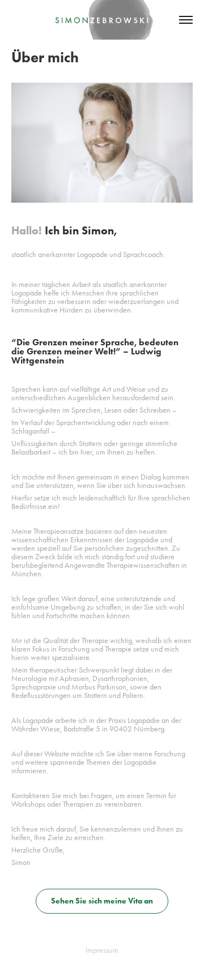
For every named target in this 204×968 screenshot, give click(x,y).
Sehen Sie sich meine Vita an (102, 901)
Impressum (102, 950)
